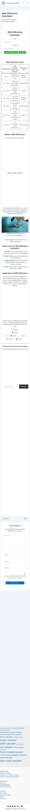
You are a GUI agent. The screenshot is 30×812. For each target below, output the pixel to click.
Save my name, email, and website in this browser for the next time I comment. (15, 575)
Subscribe (23, 386)
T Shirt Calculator (5, 755)
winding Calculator (6, 757)
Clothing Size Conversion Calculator (11, 732)
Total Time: (15, 45)
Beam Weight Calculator (5, 728)
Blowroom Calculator (17, 728)
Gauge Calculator (8, 740)
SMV (15, 320)
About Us (2, 796)
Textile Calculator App (5, 786)
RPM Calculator (19, 747)
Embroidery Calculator (18, 737)
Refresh (22, 52)
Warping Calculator (19, 755)
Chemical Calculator (5, 730)
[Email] (17, 806)
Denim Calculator (5, 734)
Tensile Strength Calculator (11, 752)
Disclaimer (2, 791)
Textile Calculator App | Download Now (9, 776)
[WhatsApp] (19, 806)
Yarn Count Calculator (11, 761)
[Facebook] (8, 806)
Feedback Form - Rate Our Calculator (9, 775)
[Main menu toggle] (27, 3)
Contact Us (3, 798)
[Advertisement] (15, 156)
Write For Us (3, 783)
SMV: (15, 38)
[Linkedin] (10, 806)
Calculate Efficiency (11, 52)
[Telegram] (22, 806)
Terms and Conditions (5, 795)
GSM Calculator (8, 743)
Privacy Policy (3, 793)
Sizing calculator (3, 749)
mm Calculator (6, 747)
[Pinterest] (15, 806)
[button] (23, 3)
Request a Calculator (5, 773)
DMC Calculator (16, 734)
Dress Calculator (6, 737)
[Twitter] (12, 806)
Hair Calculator (20, 744)
